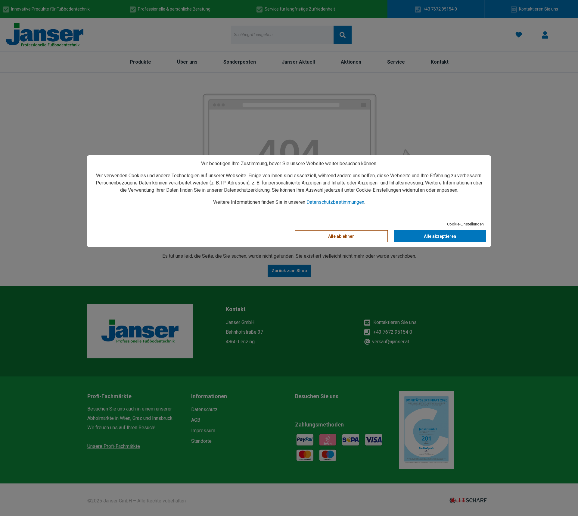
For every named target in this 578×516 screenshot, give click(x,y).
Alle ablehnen (341, 236)
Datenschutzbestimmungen (335, 202)
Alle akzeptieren (440, 236)
